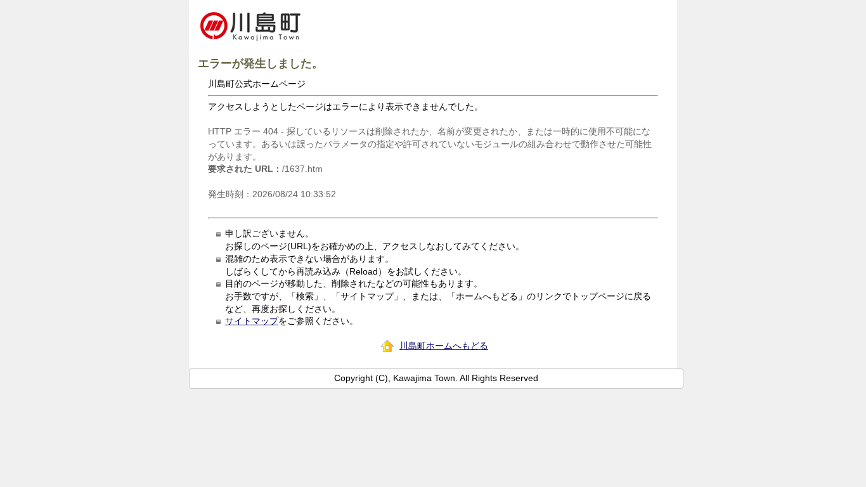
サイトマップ (251, 321)
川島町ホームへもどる (443, 346)
